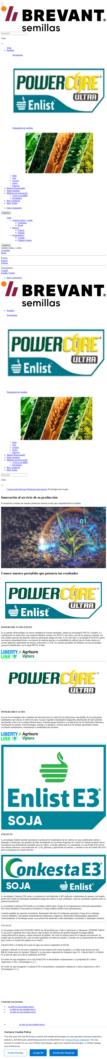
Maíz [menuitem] (14, 175)
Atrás (9, 48)
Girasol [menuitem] (15, 180)
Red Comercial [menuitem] (13, 200)
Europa (15, 228)
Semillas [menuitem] (10, 50)
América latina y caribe (22, 220)
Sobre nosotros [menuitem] (13, 190)
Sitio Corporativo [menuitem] (14, 208)
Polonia (21, 233)
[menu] (2, 5)
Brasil (20, 225)
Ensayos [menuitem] (16, 185)
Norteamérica (18, 235)
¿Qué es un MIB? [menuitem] (20, 195)
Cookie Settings (15, 1053)
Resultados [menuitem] (17, 198)
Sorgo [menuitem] (15, 183)
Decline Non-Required (63, 1053)
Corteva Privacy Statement (77, 1040)
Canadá (21, 238)
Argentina (6, 213)
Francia (21, 230)
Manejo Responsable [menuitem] (16, 188)
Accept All (38, 1053)
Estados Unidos (25, 240)
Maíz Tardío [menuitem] (12, 203)
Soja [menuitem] (14, 178)
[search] (2, 43)
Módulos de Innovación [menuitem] (17, 193)
